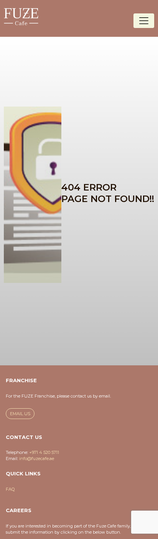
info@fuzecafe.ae (36, 458)
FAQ (10, 489)
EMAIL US (20, 413)
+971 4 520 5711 (44, 452)
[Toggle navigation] (143, 20)
